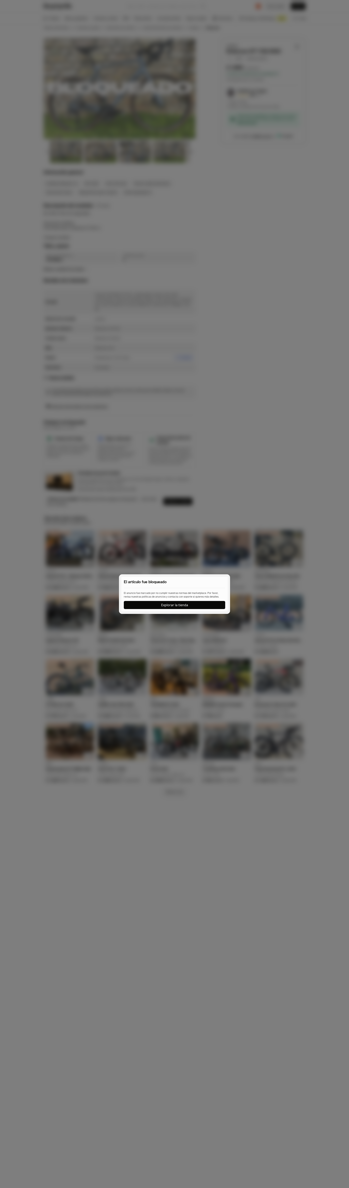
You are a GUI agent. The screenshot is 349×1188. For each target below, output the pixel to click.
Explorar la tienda (174, 605)
